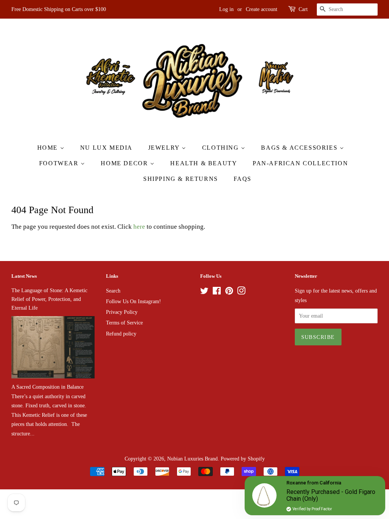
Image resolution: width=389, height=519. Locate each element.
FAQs (242, 179)
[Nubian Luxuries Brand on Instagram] (241, 292)
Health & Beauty (203, 163)
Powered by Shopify (243, 459)
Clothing (221, 147)
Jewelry (165, 147)
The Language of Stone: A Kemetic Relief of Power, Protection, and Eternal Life (49, 299)
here (139, 226)
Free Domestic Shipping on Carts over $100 (58, 9)
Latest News (24, 276)
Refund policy (121, 334)
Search (113, 291)
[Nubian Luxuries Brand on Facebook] (216, 292)
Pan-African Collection (300, 163)
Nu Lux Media (106, 147)
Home (48, 147)
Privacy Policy (122, 312)
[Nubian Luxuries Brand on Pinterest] (229, 292)
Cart (303, 9)
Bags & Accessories (300, 147)
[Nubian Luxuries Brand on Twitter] (204, 292)
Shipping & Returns (180, 179)
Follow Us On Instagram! (133, 301)
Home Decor (125, 163)
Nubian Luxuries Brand (192, 459)
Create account (261, 9)
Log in (226, 9)
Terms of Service (124, 323)
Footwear (60, 163)
